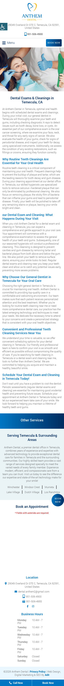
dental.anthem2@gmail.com (33, 591)
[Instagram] (33, 606)
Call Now (17, 682)
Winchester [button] (13, 487)
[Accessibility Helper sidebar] (3, 26)
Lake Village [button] (13, 492)
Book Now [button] (58, 500)
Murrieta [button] (49, 487)
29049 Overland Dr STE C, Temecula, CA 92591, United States (33, 26)
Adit (47, 675)
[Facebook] (28, 606)
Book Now (54, 42)
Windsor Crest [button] (32, 487)
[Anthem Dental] (32, 11)
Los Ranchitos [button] (52, 492)
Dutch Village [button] (32, 492)
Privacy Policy (37, 671)
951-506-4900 (35, 34)
